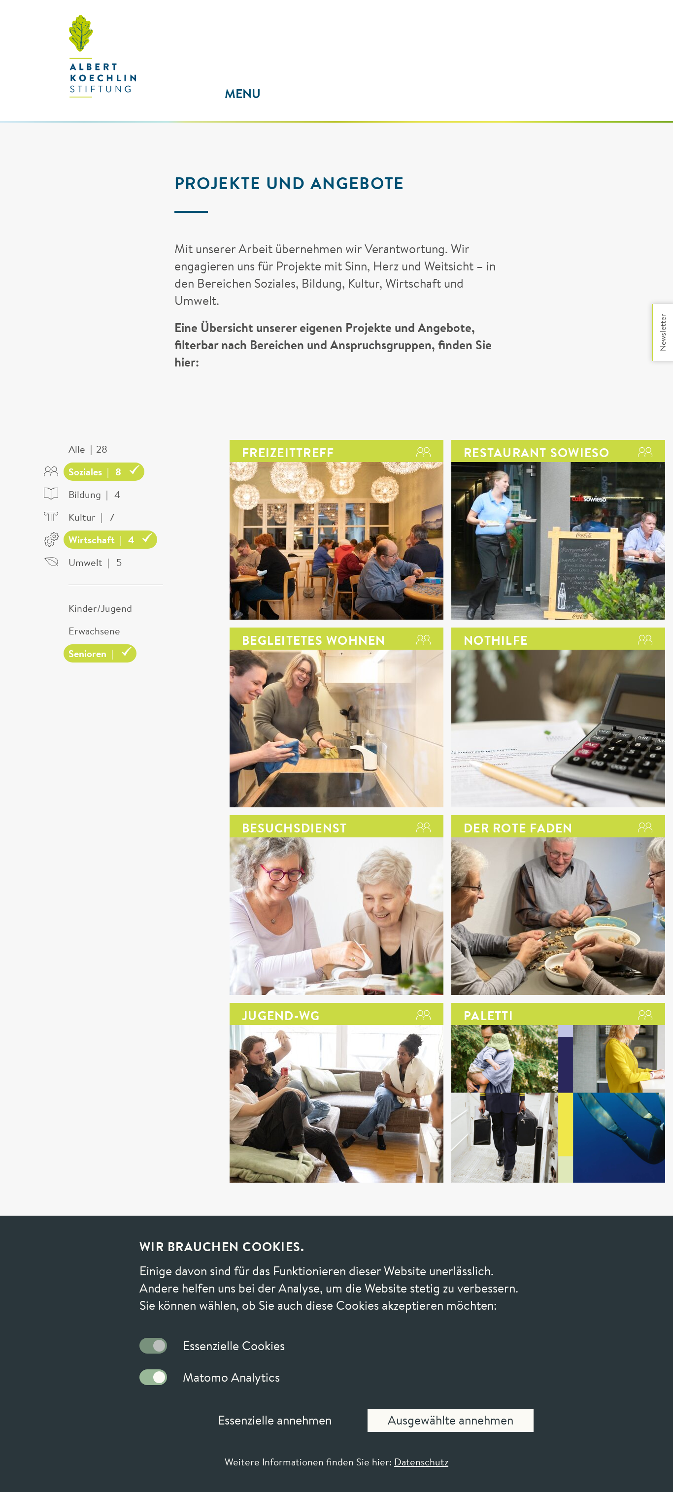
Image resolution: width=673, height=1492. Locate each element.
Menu (243, 93)
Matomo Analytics (231, 1377)
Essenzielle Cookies (234, 1346)
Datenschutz (421, 1462)
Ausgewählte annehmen (450, 1420)
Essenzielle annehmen (275, 1420)
